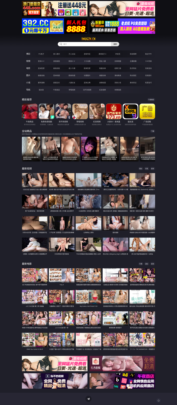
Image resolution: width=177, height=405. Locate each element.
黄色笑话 (133, 82)
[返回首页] (158, 400)
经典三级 (118, 68)
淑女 (146, 264)
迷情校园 (102, 82)
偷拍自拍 (56, 68)
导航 (28, 89)
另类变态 (148, 68)
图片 (28, 75)
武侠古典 (87, 82)
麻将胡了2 (102, 54)
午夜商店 (56, 90)
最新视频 (27, 168)
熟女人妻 (102, 61)
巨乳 (146, 169)
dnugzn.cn (88, 39)
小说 (28, 82)
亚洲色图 (56, 75)
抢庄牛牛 (148, 54)
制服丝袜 (102, 68)
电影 (28, 68)
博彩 (28, 54)
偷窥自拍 (41, 75)
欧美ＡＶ (72, 61)
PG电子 (41, 54)
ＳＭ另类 (148, 61)
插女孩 (41, 90)
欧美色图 (72, 75)
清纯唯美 (118, 75)
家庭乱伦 (56, 82)
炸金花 (117, 54)
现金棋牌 (133, 54)
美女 (140, 169)
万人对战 (72, 54)
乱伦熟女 (133, 68)
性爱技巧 (148, 82)
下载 (152, 131)
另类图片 (148, 75)
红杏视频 (102, 90)
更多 (152, 169)
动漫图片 (87, 75)
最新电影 (27, 263)
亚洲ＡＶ (41, 61)
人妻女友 (72, 82)
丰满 (140, 264)
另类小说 (118, 82)
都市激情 (41, 82)
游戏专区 (87, 54)
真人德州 (56, 54)
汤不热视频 (87, 90)
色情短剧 (118, 90)
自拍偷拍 (56, 61)
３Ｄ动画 (87, 61)
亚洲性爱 (41, 68)
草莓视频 (72, 90)
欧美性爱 (87, 68)
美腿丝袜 (102, 75)
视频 (28, 61)
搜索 (115, 44)
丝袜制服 (118, 61)
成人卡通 (72, 68)
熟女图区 (133, 75)
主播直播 (133, 61)
